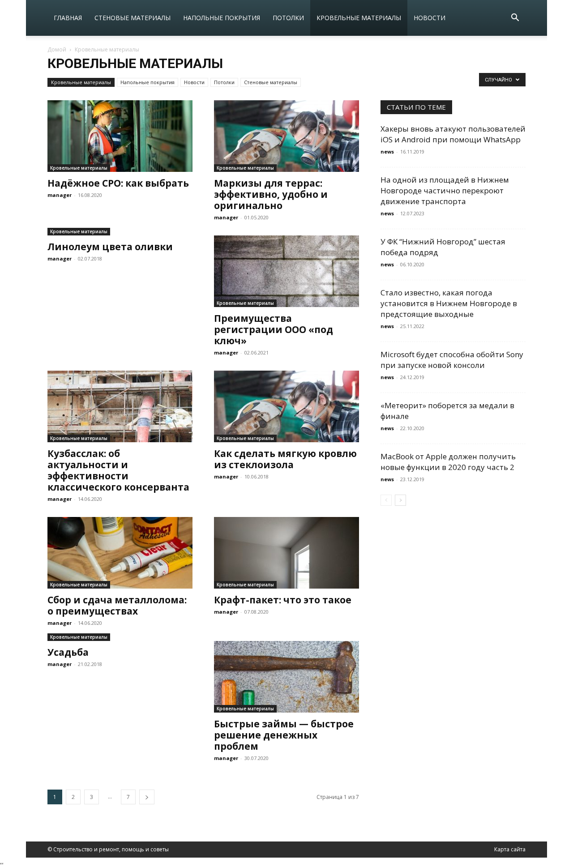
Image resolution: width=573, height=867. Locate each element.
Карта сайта (510, 849)
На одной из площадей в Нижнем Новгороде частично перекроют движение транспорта (445, 190)
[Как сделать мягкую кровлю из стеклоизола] (286, 406)
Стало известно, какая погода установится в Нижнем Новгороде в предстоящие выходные (449, 303)
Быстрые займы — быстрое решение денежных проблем (284, 735)
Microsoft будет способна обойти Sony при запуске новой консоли (452, 359)
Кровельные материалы (358, 17)
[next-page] (146, 797)
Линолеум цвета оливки (110, 246)
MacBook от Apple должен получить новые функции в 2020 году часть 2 (448, 461)
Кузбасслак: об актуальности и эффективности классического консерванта (118, 470)
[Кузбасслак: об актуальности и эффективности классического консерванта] (119, 406)
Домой (56, 49)
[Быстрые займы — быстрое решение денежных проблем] (286, 677)
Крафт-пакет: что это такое (282, 600)
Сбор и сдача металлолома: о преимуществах (117, 605)
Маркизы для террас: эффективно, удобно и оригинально (271, 194)
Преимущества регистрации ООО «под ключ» (273, 329)
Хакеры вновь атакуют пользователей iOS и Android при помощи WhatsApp (453, 134)
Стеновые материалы (132, 17)
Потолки (288, 17)
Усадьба (68, 652)
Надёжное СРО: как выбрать (118, 183)
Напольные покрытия (221, 17)
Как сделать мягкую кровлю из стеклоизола (285, 459)
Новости (429, 17)
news (387, 151)
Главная (68, 17)
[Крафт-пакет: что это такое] (286, 553)
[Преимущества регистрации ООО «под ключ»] (286, 271)
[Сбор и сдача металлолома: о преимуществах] (119, 553)
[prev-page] (386, 500)
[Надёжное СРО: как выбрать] (119, 136)
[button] (515, 18)
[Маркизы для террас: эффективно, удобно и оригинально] (286, 136)
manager (59, 195)
